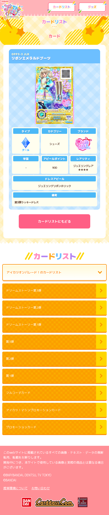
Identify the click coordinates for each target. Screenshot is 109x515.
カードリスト (61, 7)
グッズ (92, 7)
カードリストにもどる (54, 221)
